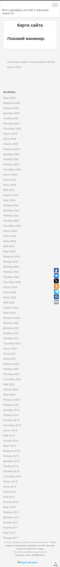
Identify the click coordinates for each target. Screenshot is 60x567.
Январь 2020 (11, 405)
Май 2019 (9, 435)
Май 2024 (9, 190)
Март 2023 (9, 251)
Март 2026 (9, 98)
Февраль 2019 (11, 451)
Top (55, 565)
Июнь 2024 (9, 185)
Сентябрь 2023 (12, 225)
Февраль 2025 (11, 149)
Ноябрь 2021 (11, 333)
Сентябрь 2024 (12, 169)
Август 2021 (10, 348)
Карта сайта (14, 67)
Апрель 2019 (10, 440)
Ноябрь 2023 (11, 215)
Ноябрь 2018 (11, 466)
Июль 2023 (9, 236)
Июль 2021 (9, 353)
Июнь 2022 (9, 297)
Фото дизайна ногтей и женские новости (25, 11)
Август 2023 (10, 231)
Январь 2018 (11, 512)
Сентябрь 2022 (12, 282)
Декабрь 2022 (11, 266)
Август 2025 (10, 133)
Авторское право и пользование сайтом (31, 62)
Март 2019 (9, 445)
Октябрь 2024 (11, 164)
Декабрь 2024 (11, 154)
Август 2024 (10, 174)
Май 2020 (9, 384)
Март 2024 (9, 200)
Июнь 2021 (9, 358)
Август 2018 (10, 481)
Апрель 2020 (10, 389)
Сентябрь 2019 (12, 425)
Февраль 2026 (11, 103)
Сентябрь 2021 (12, 343)
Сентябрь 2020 (12, 379)
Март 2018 (9, 507)
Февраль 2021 (11, 364)
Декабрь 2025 (11, 113)
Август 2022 (10, 287)
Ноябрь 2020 (11, 369)
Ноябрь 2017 (11, 522)
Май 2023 (9, 246)
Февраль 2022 (11, 318)
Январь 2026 (11, 108)
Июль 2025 (9, 139)
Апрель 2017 (10, 527)
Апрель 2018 (10, 502)
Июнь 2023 (9, 241)
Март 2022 (9, 312)
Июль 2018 (9, 486)
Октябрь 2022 (11, 277)
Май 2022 (9, 302)
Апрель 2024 (10, 195)
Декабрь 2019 (11, 410)
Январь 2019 (11, 456)
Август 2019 (10, 430)
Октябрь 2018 (11, 471)
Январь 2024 (11, 205)
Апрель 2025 (10, 144)
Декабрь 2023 (11, 210)
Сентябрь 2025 (12, 128)
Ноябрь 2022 (11, 272)
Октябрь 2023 (11, 220)
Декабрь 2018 (11, 461)
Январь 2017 (11, 538)
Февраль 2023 (11, 256)
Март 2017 (9, 532)
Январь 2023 (11, 261)
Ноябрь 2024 (11, 159)
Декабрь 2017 (11, 517)
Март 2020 (9, 394)
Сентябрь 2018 (12, 476)
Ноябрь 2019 (11, 415)
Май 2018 (9, 497)
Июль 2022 (9, 292)
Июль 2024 (9, 179)
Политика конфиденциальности (30, 551)
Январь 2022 (11, 323)
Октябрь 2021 (11, 338)
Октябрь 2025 (11, 123)
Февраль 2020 (11, 399)
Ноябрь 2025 (11, 118)
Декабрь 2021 (11, 328)
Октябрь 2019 (11, 420)
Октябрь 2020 (11, 374)
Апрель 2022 (10, 307)
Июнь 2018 (9, 491)
